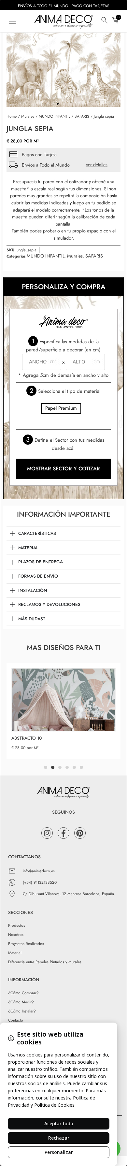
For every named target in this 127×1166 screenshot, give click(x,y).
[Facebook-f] (63, 833)
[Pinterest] (80, 833)
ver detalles (96, 164)
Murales (27, 116)
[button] (12, 21)
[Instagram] (47, 833)
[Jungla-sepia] (63, 68)
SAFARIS (82, 116)
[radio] (61, 408)
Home (12, 116)
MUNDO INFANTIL (54, 116)
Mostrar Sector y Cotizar (63, 468)
